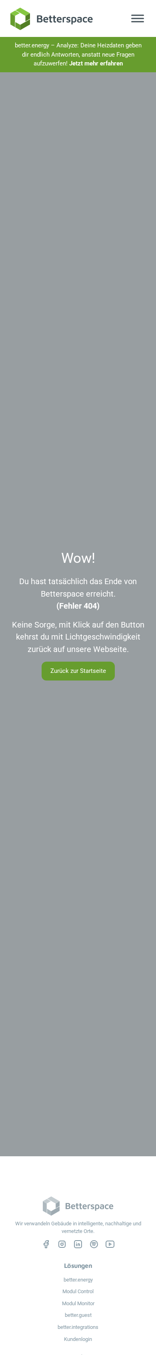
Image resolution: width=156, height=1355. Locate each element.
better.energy (78, 1280)
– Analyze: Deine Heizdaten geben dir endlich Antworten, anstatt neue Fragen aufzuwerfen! (78, 54)
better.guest (78, 1315)
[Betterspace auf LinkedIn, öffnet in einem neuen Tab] (78, 1244)
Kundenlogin (78, 1339)
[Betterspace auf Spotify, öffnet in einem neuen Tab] (94, 1244)
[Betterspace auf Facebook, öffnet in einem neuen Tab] (46, 1244)
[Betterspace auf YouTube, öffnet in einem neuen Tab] (110, 1244)
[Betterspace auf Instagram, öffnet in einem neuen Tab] (62, 1244)
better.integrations (78, 1327)
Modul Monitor (78, 1303)
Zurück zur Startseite (78, 670)
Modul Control (78, 1291)
